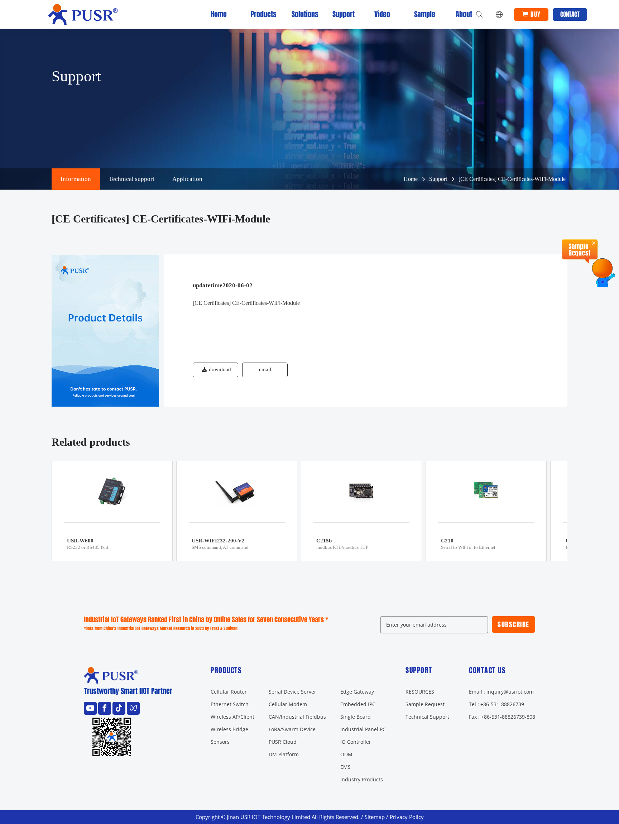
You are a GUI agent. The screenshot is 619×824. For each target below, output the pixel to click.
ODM (346, 754)
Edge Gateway (357, 691)
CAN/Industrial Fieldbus (297, 716)
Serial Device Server (292, 691)
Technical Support (427, 716)
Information (76, 179)
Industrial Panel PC (363, 729)
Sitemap (375, 817)
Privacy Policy (407, 817)
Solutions (301, 14)
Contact (570, 14)
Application (187, 179)
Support (341, 14)
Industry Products (361, 779)
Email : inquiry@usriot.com (501, 691)
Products (260, 14)
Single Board (355, 716)
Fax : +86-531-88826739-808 (502, 716)
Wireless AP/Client (232, 716)
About (464, 14)
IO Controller (355, 741)
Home (219, 14)
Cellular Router (229, 691)
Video (382, 14)
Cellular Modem (288, 704)
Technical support (131, 179)
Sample (423, 14)
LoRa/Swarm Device (292, 729)
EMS (345, 766)
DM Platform (284, 754)
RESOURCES (420, 691)
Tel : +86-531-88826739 (496, 704)
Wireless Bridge (229, 729)
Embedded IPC (357, 704)
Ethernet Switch (230, 704)
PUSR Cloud (283, 741)
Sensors (220, 741)
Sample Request (425, 704)
